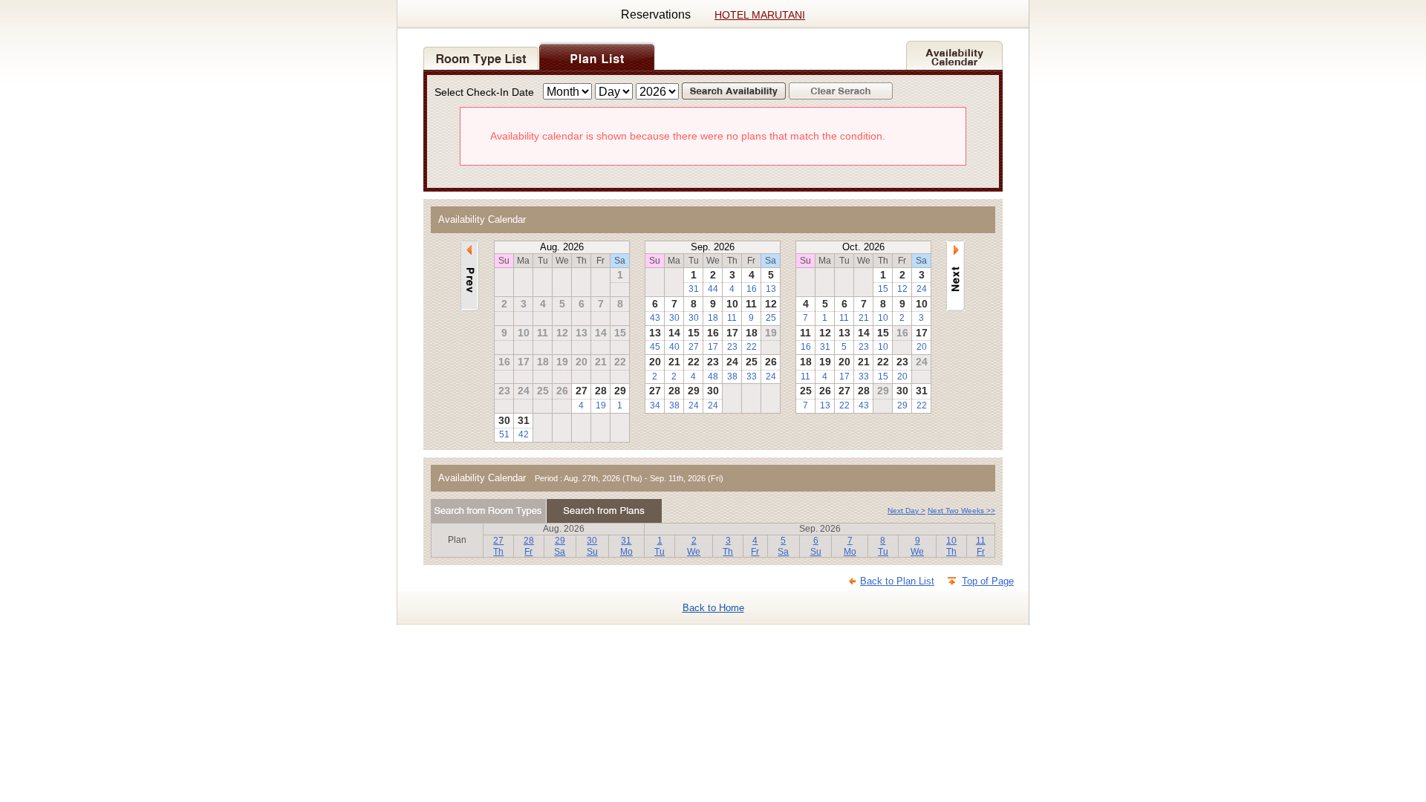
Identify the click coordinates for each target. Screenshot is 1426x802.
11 (732, 318)
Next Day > (906, 510)
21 (864, 318)
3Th (728, 546)
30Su (592, 546)
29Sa (559, 546)
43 (655, 318)
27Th (498, 546)
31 (693, 289)
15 (883, 289)
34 (655, 405)
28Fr (529, 546)
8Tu (883, 546)
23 (732, 347)
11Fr (981, 546)
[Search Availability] (735, 92)
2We (693, 546)
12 (902, 289)
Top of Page (988, 581)
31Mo (626, 546)
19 (601, 405)
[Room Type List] (481, 54)
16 (751, 289)
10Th (951, 546)
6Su (815, 546)
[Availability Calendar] (954, 54)
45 (655, 347)
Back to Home (713, 607)
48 (713, 376)
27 (693, 347)
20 (922, 347)
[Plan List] (597, 54)
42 (523, 434)
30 (674, 318)
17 (713, 347)
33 (751, 376)
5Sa (783, 546)
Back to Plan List (897, 581)
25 (771, 318)
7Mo (850, 546)
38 (732, 376)
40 (674, 347)
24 (771, 376)
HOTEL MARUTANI (759, 15)
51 (504, 434)
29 (902, 405)
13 (771, 289)
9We (917, 546)
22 (751, 347)
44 (713, 289)
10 (883, 318)
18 (713, 318)
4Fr (755, 546)
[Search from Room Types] (489, 511)
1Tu (659, 546)
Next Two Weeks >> (961, 510)
